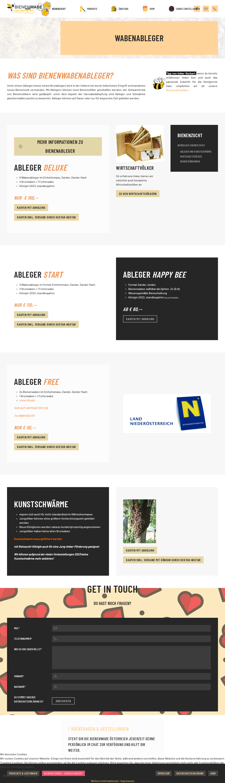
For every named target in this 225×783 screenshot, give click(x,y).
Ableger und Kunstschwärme (196, 151)
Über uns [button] (123, 8)
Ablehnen (31, 776)
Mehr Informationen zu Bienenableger (60, 146)
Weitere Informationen (105, 780)
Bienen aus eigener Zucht (191, 145)
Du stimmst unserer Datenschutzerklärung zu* (29, 699)
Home (28, 8)
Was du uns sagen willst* (28, 649)
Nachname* (20, 686)
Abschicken (63, 701)
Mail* (17, 628)
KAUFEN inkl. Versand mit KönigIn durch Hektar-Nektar (163, 560)
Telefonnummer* (23, 638)
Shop (152, 8)
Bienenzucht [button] (59, 8)
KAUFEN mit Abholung (31, 207)
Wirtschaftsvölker (177, 90)
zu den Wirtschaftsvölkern (138, 194)
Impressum (127, 780)
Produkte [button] (92, 8)
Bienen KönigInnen (190, 161)
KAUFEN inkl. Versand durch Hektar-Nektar (46, 217)
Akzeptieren (11, 776)
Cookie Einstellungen (188, 8)
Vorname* (19, 676)
